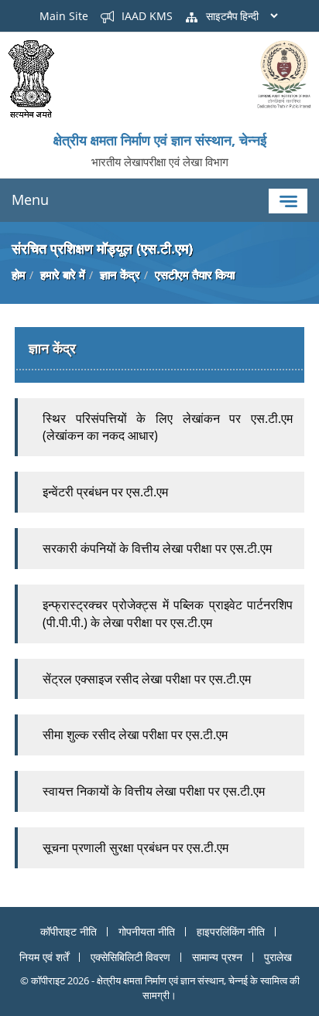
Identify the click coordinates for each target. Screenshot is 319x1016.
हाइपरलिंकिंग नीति (231, 931)
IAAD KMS (145, 16)
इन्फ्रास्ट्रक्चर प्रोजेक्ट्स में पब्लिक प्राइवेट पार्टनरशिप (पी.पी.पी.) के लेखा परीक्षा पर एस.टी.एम (168, 613)
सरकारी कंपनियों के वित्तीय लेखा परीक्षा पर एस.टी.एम (159, 548)
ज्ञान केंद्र (120, 274)
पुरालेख (278, 957)
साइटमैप (220, 16)
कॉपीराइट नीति (68, 931)
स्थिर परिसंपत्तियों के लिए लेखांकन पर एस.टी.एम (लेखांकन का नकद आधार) (168, 427)
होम (19, 274)
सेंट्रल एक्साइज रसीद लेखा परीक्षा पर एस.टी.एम (148, 678)
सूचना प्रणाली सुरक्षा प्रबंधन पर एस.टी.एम (135, 847)
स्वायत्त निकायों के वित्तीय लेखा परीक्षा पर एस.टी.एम (154, 791)
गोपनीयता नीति (146, 931)
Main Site (63, 16)
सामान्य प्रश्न (217, 957)
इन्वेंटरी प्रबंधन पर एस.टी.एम (107, 491)
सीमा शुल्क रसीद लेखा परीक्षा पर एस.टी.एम (135, 734)
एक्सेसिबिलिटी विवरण (130, 957)
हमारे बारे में (62, 274)
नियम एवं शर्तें (44, 957)
